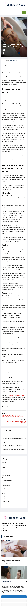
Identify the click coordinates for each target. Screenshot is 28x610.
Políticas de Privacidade (8, 608)
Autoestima (4, 464)
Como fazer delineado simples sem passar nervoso (14, 438)
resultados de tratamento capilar (16, 395)
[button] (26, 581)
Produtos (4, 498)
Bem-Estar (4, 470)
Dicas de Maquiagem (7, 480)
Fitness (4, 488)
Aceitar (14, 596)
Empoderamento (6, 485)
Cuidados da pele (6, 475)
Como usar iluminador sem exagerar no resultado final (10, 560)
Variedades (4, 503)
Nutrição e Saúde (6, 496)
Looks (3, 490)
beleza (9, 406)
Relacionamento (5, 501)
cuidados (22, 74)
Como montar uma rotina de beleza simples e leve (13, 449)
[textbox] (14, 237)
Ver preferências (14, 604)
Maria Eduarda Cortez (11, 49)
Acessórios (4, 462)
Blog (3, 472)
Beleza (7, 60)
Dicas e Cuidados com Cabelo (9, 483)
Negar (14, 600)
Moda (3, 493)
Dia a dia (4, 477)
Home (3, 60)
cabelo (14, 406)
